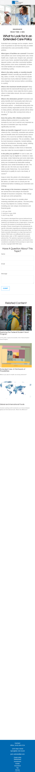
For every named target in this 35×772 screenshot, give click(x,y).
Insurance (17, 766)
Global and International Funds (12, 404)
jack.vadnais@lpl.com (17, 754)
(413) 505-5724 (20, 745)
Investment (17, 761)
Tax (17, 768)
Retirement (17, 759)
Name (3, 254)
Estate (17, 763)
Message (4, 273)
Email (3, 264)
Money (17, 770)
